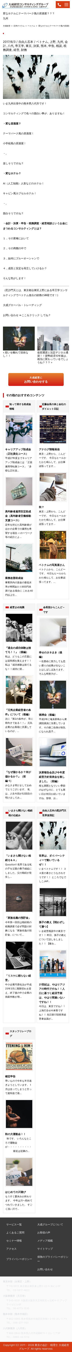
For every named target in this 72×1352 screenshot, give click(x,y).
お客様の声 (43, 1232)
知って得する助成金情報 (20, 406)
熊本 (44, 46)
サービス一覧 (14, 1224)
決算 (36, 46)
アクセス (11, 1248)
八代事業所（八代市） (15, 1328)
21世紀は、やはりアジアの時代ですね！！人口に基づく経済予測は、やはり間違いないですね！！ (52, 993)
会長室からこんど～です (54, 609)
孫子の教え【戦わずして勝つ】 (52, 924)
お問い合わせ (45, 1269)
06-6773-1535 (21, 1308)
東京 (29, 46)
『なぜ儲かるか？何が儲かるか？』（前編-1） (18, 776)
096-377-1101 (21, 1322)
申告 (51, 46)
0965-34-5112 (21, 1336)
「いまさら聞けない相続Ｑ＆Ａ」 (18, 858)
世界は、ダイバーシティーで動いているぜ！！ (52, 860)
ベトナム (31, 26)
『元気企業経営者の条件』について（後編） (18, 712)
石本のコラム (19, 26)
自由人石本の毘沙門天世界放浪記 (54, 813)
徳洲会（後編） (48, 714)
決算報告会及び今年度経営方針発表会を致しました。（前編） (52, 777)
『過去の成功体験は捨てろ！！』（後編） (18, 650)
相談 (59, 46)
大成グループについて (50, 1224)
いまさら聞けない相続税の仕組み (20, 813)
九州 (60, 42)
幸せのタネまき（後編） (50, 654)
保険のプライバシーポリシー (52, 1259)
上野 (53, 42)
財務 (24, 50)
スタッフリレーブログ (20, 1033)
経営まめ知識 (17, 607)
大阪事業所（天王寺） (15, 1295)
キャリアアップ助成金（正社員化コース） (18, 451)
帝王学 (19, 46)
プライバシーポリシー (19, 1259)
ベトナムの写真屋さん (52, 564)
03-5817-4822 (21, 1290)
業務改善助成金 (14, 577)
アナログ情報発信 (49, 449)
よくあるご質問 (15, 1232)
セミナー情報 (14, 1240)
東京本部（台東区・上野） (17, 1281)
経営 (16, 50)
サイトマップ (45, 1248)
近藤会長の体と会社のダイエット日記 (54, 406)
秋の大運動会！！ (15, 1134)
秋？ (41, 507)
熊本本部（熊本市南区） (16, 1313)
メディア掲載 (45, 1240)
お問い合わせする (36, 379)
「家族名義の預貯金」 (18, 917)
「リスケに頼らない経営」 (18, 978)
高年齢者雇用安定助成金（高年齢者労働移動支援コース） (18, 516)
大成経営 (6, 26)
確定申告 (10, 1076)
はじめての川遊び (15, 1191)
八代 (10, 46)
